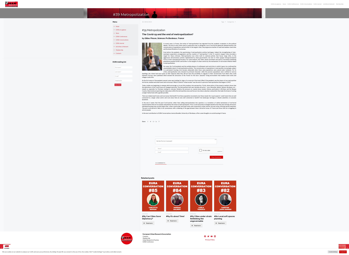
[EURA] (11, 4)
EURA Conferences (121, 36)
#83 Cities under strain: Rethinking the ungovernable (201, 218)
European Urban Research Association (157, 234)
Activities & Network (122, 46)
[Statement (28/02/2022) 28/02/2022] (5, 247)
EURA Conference (148, 242)
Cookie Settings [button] (333, 252)
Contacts (118, 53)
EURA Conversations (122, 40)
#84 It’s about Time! (175, 216)
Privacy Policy (210, 240)
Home (117, 26)
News (117, 33)
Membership (119, 50)
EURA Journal (120, 43)
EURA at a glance (121, 30)
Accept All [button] (343, 252)
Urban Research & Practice (151, 240)
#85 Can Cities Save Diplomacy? (151, 217)
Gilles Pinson (151, 38)
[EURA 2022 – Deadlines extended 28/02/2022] (344, 247)
